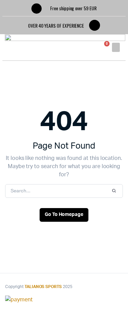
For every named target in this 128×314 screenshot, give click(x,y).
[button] (116, 47)
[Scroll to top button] (117, 286)
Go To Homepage (64, 214)
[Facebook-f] (94, 25)
